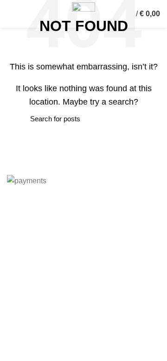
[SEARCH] (19, 119)
